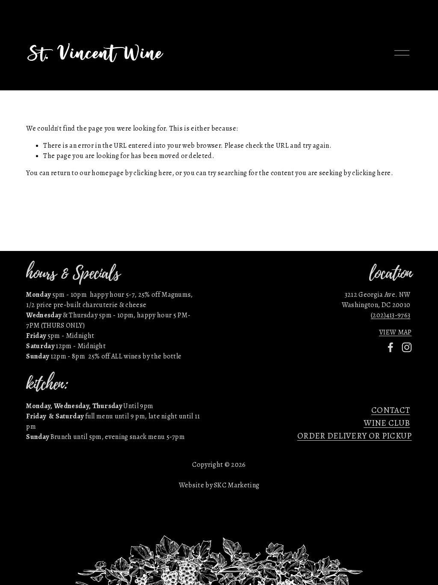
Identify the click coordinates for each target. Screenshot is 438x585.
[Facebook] (390, 347)
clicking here (152, 173)
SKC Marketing (236, 485)
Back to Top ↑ (219, 269)
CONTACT (390, 410)
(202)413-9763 (390, 315)
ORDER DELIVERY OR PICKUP (354, 436)
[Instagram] (407, 347)
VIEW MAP (395, 332)
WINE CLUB (387, 423)
